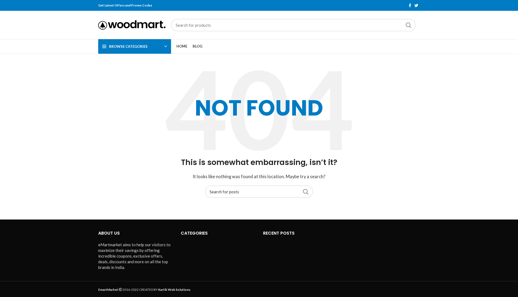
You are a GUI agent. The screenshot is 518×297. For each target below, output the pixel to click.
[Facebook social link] (410, 5)
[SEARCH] (408, 25)
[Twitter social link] (416, 5)
